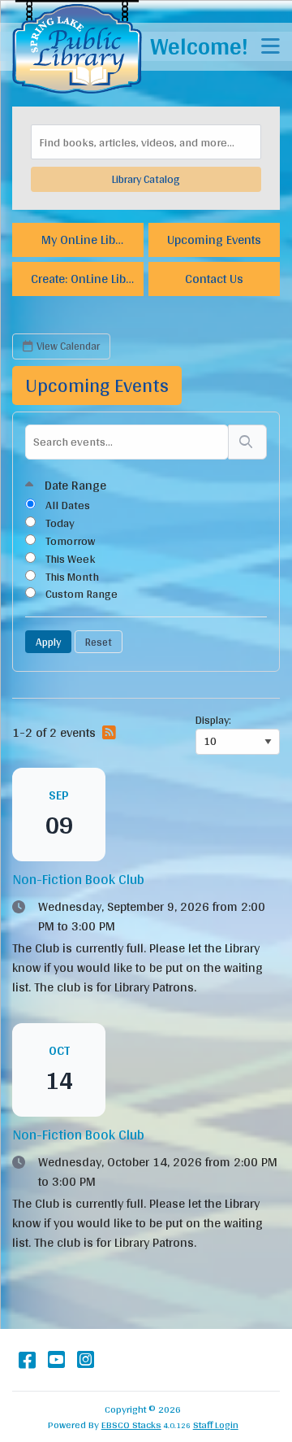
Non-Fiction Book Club (78, 878)
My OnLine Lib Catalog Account (78, 242)
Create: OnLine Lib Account (78, 281)
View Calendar (68, 345)
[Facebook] (27, 1359)
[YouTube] (56, 1359)
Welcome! (199, 46)
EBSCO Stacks (131, 1424)
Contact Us (214, 278)
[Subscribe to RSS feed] (106, 733)
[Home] (77, 47)
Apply (48, 641)
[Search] (247, 442)
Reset (98, 641)
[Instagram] (85, 1359)
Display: (213, 720)
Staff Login (215, 1424)
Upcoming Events (214, 239)
